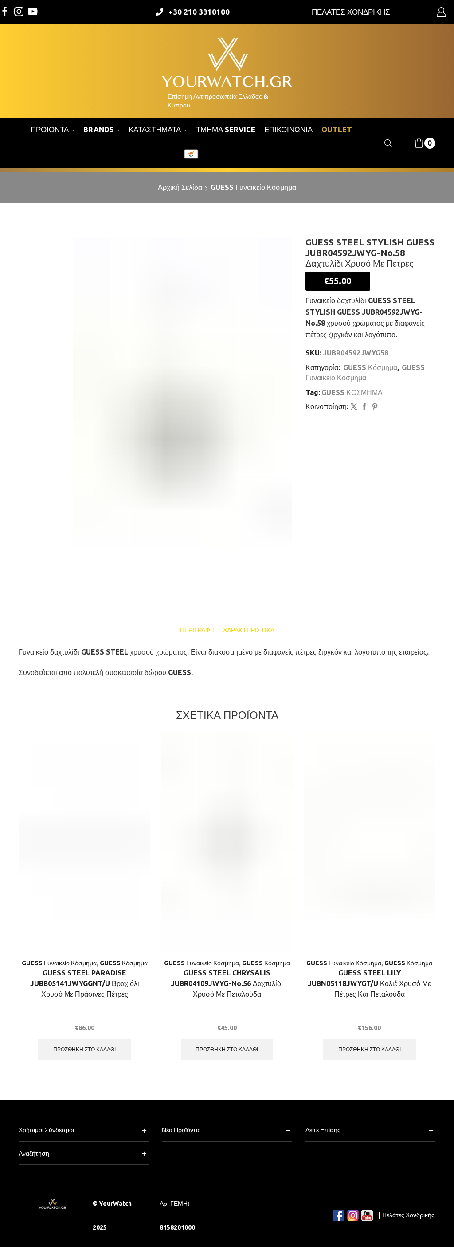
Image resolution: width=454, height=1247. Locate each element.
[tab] (197, 630)
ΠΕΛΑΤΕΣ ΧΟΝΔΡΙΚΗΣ (351, 12)
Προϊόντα (50, 129)
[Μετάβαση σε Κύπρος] (191, 155)
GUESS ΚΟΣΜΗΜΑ (352, 392)
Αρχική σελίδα (180, 187)
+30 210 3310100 (199, 12)
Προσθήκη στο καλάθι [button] (84, 1049)
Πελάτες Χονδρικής (408, 1215)
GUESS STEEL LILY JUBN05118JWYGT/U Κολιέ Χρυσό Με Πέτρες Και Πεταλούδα (369, 983)
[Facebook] (5, 12)
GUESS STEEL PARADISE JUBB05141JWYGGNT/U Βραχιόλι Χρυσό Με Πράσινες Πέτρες (84, 983)
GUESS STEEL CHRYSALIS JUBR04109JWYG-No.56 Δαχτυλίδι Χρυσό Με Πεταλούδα (227, 983)
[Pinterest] (374, 406)
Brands (98, 129)
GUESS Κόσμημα (370, 367)
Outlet (336, 129)
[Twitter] (33, 12)
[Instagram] (19, 12)
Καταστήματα (155, 129)
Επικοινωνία (288, 129)
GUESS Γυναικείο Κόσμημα (253, 187)
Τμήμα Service (225, 129)
